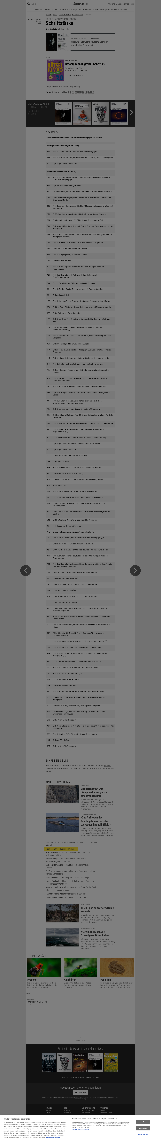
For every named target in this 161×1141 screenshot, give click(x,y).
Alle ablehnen (143, 1128)
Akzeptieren (143, 1122)
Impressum (56, 1137)
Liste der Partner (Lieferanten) (80, 1129)
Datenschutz (49, 1137)
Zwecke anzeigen (143, 1134)
